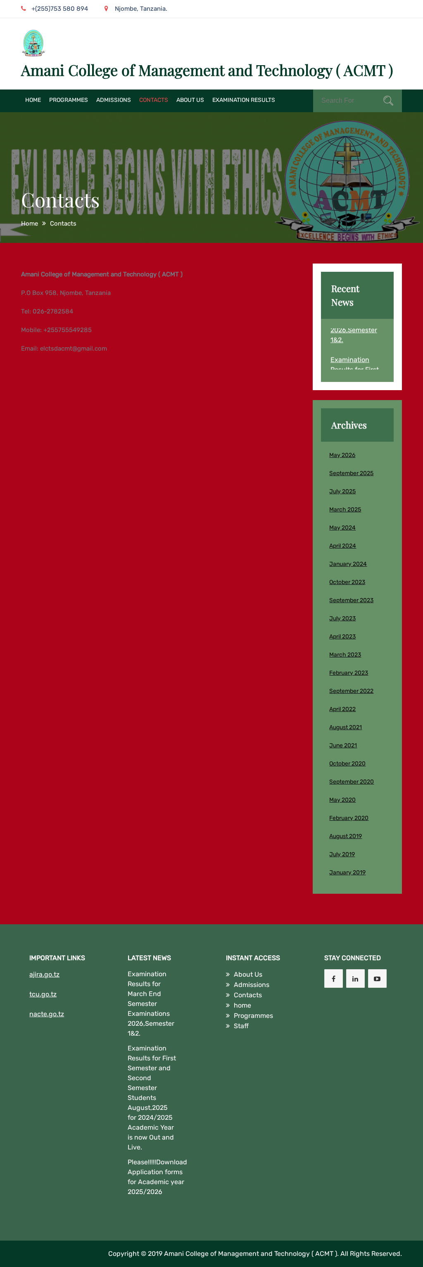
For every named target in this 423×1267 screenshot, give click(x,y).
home (33, 100)
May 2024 (342, 527)
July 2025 (342, 491)
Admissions (113, 100)
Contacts (153, 100)
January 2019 (347, 872)
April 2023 (342, 636)
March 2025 (345, 509)
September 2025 (351, 473)
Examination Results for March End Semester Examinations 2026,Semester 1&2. (151, 1003)
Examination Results (243, 100)
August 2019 (345, 836)
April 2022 (342, 709)
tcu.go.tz (43, 994)
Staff (241, 1026)
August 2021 (345, 727)
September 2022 (351, 691)
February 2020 (348, 818)
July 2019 (342, 854)
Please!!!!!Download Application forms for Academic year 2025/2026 (157, 1177)
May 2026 (342, 455)
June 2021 (343, 745)
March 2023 (345, 654)
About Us (190, 100)
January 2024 (348, 564)
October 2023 (347, 582)
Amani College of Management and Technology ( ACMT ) (207, 70)
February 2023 (348, 672)
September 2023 (351, 600)
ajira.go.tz (44, 974)
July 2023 (342, 618)
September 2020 (351, 781)
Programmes (68, 100)
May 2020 (342, 799)
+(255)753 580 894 (59, 8)
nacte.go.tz (46, 1014)
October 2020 (347, 763)
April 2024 (342, 545)
